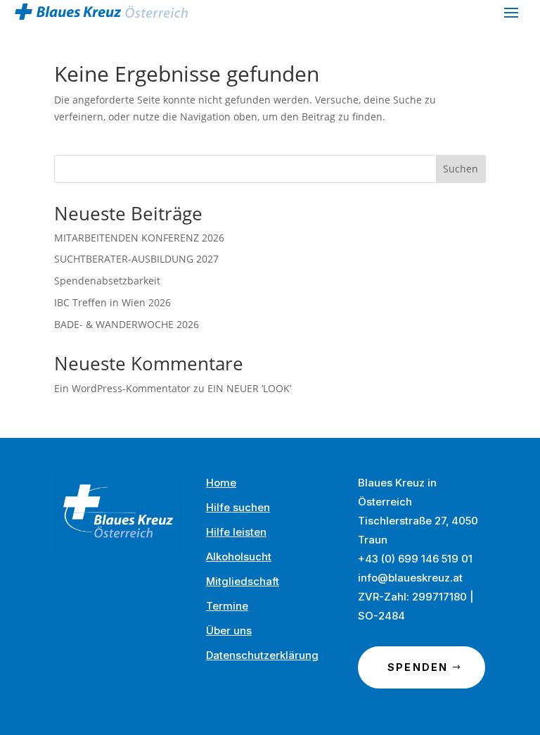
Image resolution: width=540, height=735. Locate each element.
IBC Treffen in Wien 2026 (112, 302)
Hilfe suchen (238, 507)
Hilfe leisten (236, 532)
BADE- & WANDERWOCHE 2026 (126, 324)
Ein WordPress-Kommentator (122, 388)
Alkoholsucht (238, 556)
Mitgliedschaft (242, 581)
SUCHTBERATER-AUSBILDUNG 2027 (136, 258)
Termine (227, 605)
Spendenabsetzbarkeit (107, 280)
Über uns (229, 630)
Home (221, 482)
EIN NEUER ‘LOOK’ (249, 388)
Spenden (418, 667)
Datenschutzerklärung (262, 655)
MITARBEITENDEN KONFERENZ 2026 (139, 237)
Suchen (460, 168)
